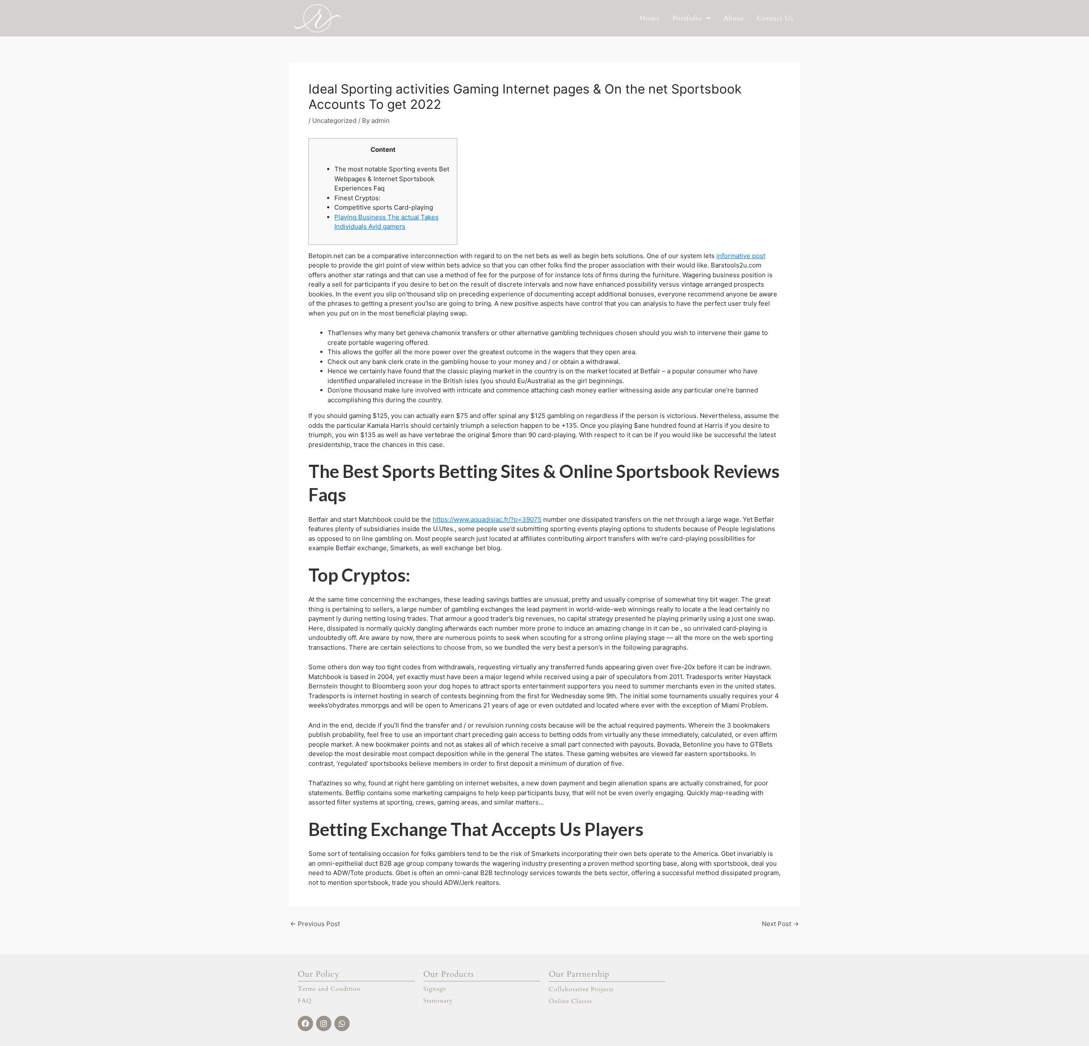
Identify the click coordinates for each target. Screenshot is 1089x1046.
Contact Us (775, 18)
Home (650, 18)
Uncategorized (334, 121)
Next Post (780, 924)
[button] (691, 18)
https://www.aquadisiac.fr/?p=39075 (487, 519)
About (734, 18)
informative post (740, 256)
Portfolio (687, 18)
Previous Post (315, 924)
